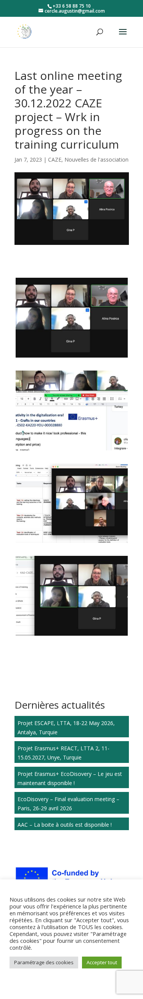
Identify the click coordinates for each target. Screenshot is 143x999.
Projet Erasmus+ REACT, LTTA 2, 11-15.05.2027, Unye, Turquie (63, 753)
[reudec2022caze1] (72, 357)
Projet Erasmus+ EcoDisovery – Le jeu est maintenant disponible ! (70, 778)
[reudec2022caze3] (72, 542)
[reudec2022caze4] (72, 450)
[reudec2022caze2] (72, 635)
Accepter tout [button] (102, 962)
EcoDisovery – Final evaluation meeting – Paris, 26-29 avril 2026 (68, 803)
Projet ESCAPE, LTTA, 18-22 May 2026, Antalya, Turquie (66, 727)
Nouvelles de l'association (96, 159)
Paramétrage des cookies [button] (44, 962)
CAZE (54, 159)
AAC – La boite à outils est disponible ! (65, 824)
